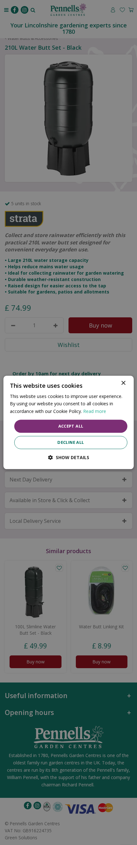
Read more (94, 411)
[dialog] (69, 422)
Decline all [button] (70, 442)
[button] (68, 457)
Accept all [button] (70, 426)
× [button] (123, 383)
